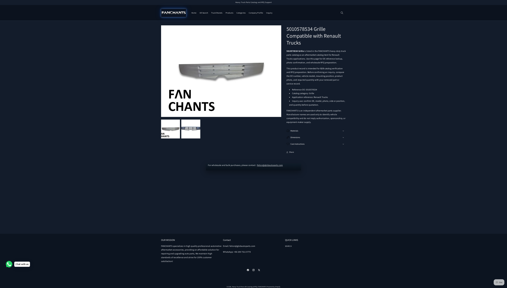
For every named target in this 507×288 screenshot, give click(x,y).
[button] (342, 13)
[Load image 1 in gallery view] (170, 129)
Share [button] (291, 152)
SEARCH (288, 246)
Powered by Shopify (273, 287)
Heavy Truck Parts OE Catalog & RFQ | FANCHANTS (249, 287)
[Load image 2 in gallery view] (190, 129)
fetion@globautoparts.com (270, 165)
